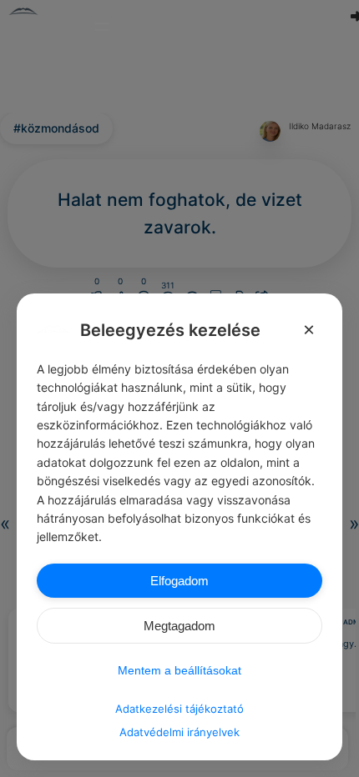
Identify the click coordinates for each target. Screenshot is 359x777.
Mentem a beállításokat (179, 670)
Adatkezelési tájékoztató (179, 708)
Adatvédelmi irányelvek (179, 732)
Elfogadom (179, 581)
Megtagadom (179, 626)
